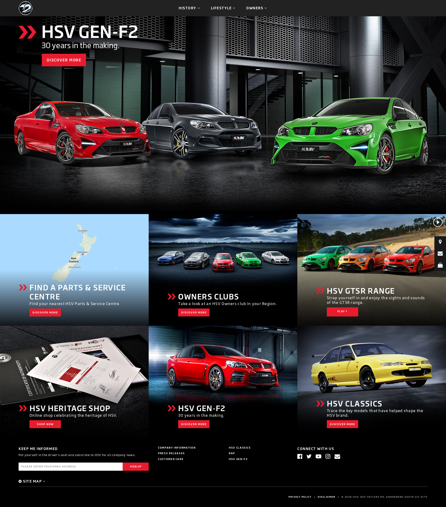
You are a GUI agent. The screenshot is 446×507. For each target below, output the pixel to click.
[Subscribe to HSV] (337, 456)
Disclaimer (326, 496)
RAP (232, 453)
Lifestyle (221, 8)
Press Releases (171, 453)
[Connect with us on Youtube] (318, 456)
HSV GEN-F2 (238, 458)
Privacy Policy (300, 496)
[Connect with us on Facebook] (299, 456)
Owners (254, 8)
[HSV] (26, 8)
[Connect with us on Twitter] (309, 456)
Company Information (177, 447)
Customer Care (171, 458)
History (187, 8)
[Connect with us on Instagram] (327, 456)
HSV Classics (240, 447)
